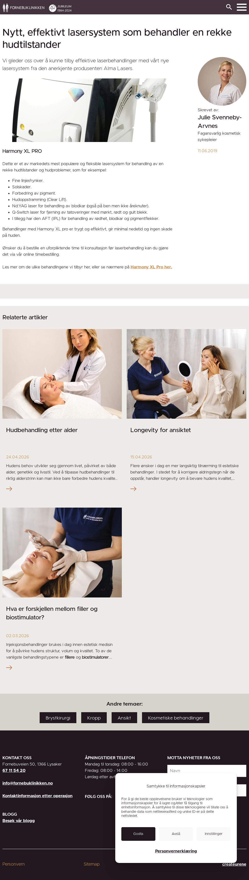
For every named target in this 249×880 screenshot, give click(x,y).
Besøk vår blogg (18, 821)
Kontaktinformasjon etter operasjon (37, 796)
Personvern (13, 864)
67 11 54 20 (14, 770)
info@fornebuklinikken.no (27, 783)
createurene (234, 864)
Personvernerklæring (176, 851)
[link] (154, 7)
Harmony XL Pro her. (151, 267)
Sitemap (92, 864)
